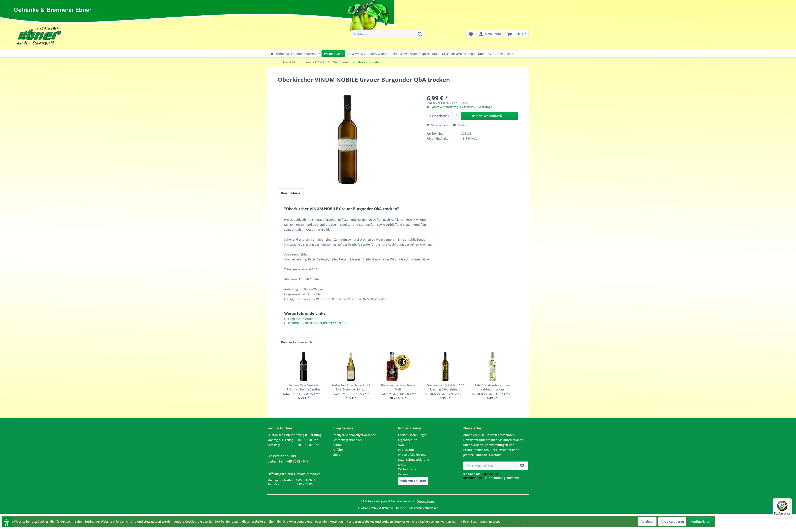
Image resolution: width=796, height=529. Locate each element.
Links (336, 455)
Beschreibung (290, 193)
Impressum (406, 450)
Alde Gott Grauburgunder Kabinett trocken (492, 387)
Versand (404, 474)
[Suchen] (420, 34)
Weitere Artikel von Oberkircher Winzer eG (317, 323)
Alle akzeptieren (672, 521)
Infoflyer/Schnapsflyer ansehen (354, 435)
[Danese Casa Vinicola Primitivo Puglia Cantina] (303, 366)
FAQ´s (402, 464)
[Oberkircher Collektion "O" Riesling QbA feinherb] (445, 366)
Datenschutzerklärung (413, 460)
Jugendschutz (407, 440)
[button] (1, 512)
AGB (401, 445)
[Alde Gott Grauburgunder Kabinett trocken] (492, 366)
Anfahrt (338, 450)
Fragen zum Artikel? (301, 319)
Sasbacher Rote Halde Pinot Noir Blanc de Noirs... (350, 387)
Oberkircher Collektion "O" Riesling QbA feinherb (445, 387)
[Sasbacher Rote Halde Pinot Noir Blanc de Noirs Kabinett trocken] (350, 366)
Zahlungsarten (408, 469)
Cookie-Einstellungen (412, 435)
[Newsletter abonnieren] (521, 466)
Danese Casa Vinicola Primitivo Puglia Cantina (303, 387)
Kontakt (338, 445)
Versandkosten (426, 501)
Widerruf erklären (413, 481)
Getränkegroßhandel (347, 440)
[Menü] (789, 500)
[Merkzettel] (470, 34)
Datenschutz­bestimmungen (481, 476)
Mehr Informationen (515, 521)
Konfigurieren (700, 521)
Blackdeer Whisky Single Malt (398, 387)
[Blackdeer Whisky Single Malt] (398, 366)
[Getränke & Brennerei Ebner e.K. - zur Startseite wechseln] (240, 26)
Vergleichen (439, 125)
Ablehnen (647, 521)
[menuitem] (387, 34)
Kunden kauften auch (296, 342)
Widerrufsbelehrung (412, 455)
